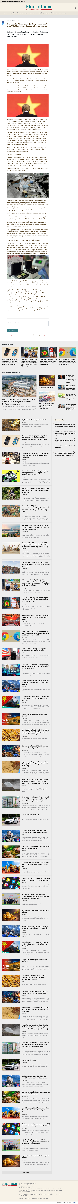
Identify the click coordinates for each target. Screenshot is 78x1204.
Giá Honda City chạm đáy (30, 814)
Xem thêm (26, 1172)
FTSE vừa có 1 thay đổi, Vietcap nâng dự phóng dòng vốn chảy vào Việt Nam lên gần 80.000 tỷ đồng (35, 666)
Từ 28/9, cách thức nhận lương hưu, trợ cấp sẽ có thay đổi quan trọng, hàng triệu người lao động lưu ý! (65, 433)
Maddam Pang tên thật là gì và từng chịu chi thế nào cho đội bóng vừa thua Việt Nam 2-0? (35, 682)
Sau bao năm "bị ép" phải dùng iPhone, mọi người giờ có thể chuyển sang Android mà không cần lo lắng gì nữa (10, 362)
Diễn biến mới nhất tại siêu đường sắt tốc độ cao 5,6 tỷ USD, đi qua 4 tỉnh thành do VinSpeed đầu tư (46, 406)
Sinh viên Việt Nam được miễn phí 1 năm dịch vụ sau (65, 446)
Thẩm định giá (19, 13)
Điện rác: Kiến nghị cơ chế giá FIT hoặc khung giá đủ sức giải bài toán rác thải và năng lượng (36, 564)
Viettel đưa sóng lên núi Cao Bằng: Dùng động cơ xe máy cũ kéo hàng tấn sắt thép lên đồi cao (35, 490)
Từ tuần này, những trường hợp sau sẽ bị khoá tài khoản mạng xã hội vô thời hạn (36, 879)
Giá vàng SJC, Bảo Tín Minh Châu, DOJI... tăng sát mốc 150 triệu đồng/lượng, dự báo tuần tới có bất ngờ (35, 732)
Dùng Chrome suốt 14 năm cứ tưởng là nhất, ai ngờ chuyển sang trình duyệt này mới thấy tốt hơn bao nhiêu (67, 362)
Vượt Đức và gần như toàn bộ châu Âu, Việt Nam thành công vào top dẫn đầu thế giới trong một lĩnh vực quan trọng (65, 453)
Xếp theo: (34, 335)
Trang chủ (9, 20)
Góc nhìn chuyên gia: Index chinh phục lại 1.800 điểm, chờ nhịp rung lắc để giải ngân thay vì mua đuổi (71, 379)
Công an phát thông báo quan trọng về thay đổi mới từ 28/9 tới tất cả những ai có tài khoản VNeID (48, 362)
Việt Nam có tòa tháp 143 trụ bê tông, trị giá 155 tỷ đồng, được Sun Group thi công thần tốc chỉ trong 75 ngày (36, 527)
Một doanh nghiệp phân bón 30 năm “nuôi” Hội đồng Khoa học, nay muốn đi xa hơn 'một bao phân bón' (35, 896)
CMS (63, 1202)
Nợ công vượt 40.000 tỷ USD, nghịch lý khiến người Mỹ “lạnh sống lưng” (34, 649)
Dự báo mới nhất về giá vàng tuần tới (34, 420)
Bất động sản (54, 13)
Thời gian (39, 335)
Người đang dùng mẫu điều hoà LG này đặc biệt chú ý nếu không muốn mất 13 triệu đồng (35, 764)
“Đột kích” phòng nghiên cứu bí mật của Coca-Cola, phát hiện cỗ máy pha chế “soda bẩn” (35, 455)
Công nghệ (46, 13)
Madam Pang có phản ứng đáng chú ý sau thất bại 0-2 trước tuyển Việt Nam (34, 831)
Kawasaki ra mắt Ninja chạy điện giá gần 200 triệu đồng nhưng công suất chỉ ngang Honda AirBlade (35, 472)
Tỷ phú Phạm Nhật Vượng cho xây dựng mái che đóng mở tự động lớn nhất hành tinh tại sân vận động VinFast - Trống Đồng (35, 509)
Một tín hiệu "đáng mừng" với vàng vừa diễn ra (46, 387)
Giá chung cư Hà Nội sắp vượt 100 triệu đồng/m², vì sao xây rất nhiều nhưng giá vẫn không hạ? (71, 407)
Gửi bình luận (12, 330)
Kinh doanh (33, 13)
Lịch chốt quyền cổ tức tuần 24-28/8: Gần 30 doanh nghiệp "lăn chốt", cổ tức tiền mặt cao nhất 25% (71, 397)
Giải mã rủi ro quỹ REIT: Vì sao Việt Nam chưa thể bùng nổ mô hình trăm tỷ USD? (70, 388)
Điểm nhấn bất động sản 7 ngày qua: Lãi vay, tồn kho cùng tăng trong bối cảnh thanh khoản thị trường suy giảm (35, 799)
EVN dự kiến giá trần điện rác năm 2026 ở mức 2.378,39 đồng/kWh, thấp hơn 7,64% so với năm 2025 (18, 401)
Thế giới (40, 13)
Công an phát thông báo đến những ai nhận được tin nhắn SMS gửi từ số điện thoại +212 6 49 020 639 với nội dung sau (65, 425)
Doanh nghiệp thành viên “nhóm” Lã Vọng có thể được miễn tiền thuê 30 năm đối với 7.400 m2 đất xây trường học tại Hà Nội (35, 546)
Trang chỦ (6, 13)
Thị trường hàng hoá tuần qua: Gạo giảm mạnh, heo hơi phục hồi (36, 847)
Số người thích (45, 335)
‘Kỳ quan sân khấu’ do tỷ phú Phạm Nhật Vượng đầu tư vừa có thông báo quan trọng (35, 617)
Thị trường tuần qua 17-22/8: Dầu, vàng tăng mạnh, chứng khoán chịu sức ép (35, 747)
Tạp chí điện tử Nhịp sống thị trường (10, 1)
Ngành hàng (62, 13)
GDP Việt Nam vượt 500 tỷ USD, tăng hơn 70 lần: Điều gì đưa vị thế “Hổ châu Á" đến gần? (35, 698)
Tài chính (26, 13)
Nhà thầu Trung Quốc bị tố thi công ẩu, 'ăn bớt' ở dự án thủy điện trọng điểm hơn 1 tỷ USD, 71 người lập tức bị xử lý (35, 781)
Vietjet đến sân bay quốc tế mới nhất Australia (34, 715)
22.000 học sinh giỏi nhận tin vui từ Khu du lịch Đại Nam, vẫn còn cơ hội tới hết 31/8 (35, 864)
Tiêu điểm (12, 13)
